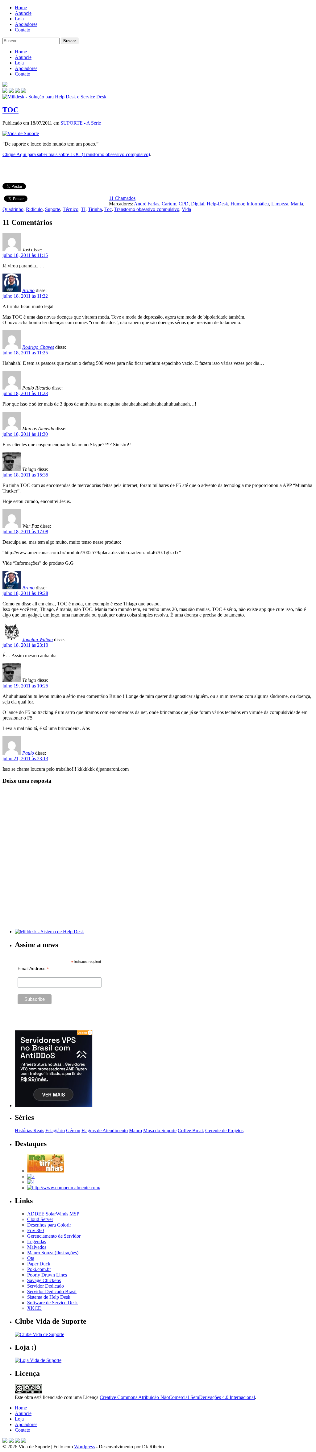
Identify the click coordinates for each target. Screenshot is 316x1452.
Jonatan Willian (37, 639)
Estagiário (55, 1130)
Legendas (36, 1241)
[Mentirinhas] (45, 1171)
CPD (184, 203)
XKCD (34, 1308)
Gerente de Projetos (224, 1130)
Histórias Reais (29, 1130)
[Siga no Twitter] (17, 91)
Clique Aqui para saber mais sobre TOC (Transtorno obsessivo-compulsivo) (76, 154)
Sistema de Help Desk (48, 1297)
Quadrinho (12, 209)
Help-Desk (217, 203)
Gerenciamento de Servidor (54, 1236)
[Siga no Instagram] (23, 1441)
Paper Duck (38, 1263)
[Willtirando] (31, 1176)
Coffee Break (191, 1130)
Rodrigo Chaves (38, 347)
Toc (108, 209)
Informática (258, 203)
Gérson (73, 1130)
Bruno (28, 290)
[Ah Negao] (31, 1182)
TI (83, 209)
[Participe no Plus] (17, 1441)
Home (21, 7)
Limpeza (279, 203)
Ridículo (34, 209)
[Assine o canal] (23, 91)
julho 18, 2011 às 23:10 (25, 645)
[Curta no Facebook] (11, 91)
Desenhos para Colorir (49, 1224)
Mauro (135, 1130)
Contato (22, 29)
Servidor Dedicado (45, 1286)
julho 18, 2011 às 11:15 (25, 255)
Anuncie (23, 13)
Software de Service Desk (52, 1302)
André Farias (146, 203)
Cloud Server (40, 1219)
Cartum (169, 203)
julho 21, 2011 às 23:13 (25, 758)
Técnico (70, 209)
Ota (30, 1258)
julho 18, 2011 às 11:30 (25, 434)
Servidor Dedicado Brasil (52, 1291)
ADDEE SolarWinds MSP (53, 1213)
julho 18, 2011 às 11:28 (25, 393)
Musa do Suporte (160, 1130)
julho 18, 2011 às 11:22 (25, 296)
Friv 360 (35, 1230)
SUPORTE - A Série (80, 123)
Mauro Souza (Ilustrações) (52, 1252)
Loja (19, 18)
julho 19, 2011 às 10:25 (25, 685)
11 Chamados (122, 198)
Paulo (28, 753)
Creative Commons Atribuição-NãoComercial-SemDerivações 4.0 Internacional (177, 1397)
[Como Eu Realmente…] (63, 1187)
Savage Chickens (44, 1280)
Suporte (52, 209)
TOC (10, 110)
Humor (237, 203)
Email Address (33, 968)
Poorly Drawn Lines (47, 1274)
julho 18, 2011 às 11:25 (25, 352)
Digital (197, 203)
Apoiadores (26, 24)
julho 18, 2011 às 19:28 (25, 593)
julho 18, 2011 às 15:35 (25, 474)
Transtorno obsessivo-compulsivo (146, 209)
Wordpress (84, 1446)
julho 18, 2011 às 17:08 (25, 531)
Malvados (36, 1247)
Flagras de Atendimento (104, 1130)
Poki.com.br (39, 1269)
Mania (297, 203)
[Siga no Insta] (4, 91)
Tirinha (95, 209)
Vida (186, 209)
